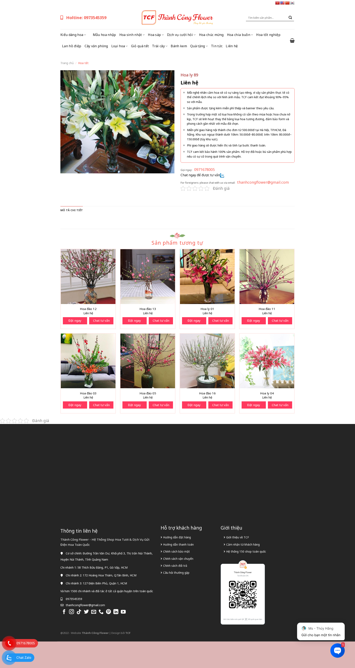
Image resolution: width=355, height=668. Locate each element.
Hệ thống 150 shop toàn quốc (246, 551)
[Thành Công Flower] (177, 17)
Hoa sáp (154, 34)
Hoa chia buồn (238, 34)
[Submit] (290, 17)
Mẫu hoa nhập (104, 34)
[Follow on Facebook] (64, 612)
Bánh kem (179, 46)
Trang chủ (67, 63)
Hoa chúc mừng (211, 34)
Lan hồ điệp (71, 46)
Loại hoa (118, 46)
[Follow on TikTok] (78, 612)
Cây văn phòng (96, 46)
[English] (282, 3)
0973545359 (74, 599)
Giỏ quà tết (140, 46)
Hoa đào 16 (207, 393)
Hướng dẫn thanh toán (178, 544)
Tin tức (216, 46)
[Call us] (101, 612)
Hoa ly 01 (207, 309)
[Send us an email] (93, 612)
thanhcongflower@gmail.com (263, 182)
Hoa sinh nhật (130, 34)
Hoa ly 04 (267, 393)
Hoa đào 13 (147, 309)
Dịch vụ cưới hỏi (180, 34)
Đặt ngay (74, 320)
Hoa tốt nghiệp (268, 34)
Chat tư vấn (101, 320)
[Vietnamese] (277, 3)
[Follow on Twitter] (86, 612)
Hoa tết (83, 63)
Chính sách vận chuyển (178, 559)
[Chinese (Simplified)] (287, 3)
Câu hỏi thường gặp (176, 573)
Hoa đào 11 (267, 309)
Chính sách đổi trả (175, 566)
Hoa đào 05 (147, 393)
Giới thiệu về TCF (237, 537)
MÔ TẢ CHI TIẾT (71, 210)
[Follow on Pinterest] (108, 612)
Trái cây (158, 46)
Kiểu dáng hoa (71, 34)
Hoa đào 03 (88, 393)
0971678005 (204, 169)
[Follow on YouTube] (123, 612)
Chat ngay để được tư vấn (200, 175)
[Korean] (292, 3)
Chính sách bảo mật (176, 551)
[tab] (71, 210)
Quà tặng (197, 46)
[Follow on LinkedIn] (115, 612)
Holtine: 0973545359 (86, 17)
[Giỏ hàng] (292, 40)
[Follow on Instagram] (71, 612)
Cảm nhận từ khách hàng (243, 544)
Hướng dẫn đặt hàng (177, 537)
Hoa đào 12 (88, 309)
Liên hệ (232, 46)
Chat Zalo (23, 657)
